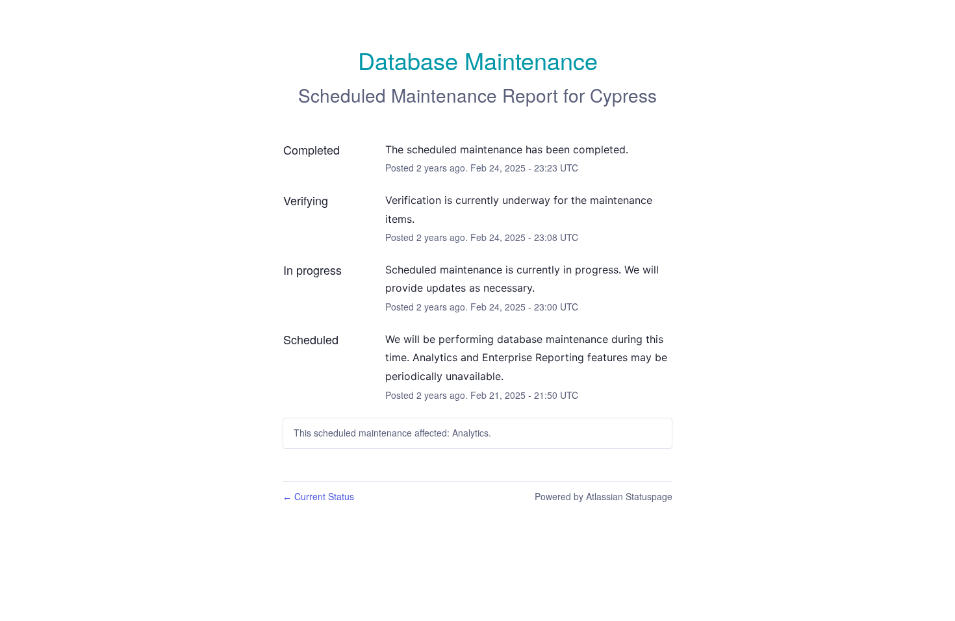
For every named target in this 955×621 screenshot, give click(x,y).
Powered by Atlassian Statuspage (603, 496)
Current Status (318, 496)
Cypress (623, 95)
